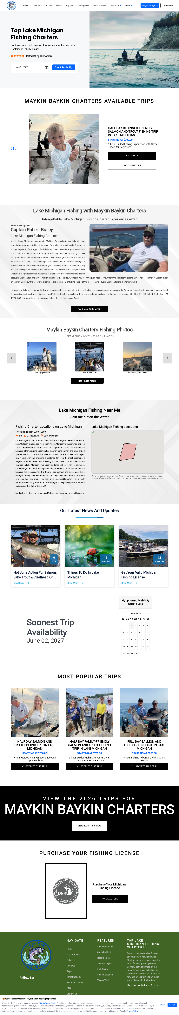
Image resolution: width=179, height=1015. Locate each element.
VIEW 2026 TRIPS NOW (89, 825)
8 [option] (131, 632)
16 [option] (135, 639)
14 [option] (128, 639)
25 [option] (144, 647)
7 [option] (127, 632)
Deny (162, 1005)
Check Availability (64, 67)
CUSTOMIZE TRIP (132, 165)
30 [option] (135, 654)
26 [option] (147, 647)
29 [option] (132, 654)
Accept (172, 1005)
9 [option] (135, 632)
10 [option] (139, 632)
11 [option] (143, 632)
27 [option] (124, 654)
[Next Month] (148, 613)
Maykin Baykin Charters (48, 1003)
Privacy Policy (132, 1011)
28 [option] (128, 654)
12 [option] (147, 632)
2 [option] (135, 625)
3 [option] (139, 625)
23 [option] (136, 647)
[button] (116, 6)
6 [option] (123, 632)
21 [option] (127, 647)
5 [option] (147, 625)
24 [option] (139, 647)
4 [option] (143, 625)
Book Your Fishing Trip (89, 309)
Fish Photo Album (87, 380)
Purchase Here (110, 899)
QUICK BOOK (132, 155)
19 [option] (147, 639)
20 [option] (124, 647)
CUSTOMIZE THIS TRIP (34, 766)
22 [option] (132, 647)
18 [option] (143, 639)
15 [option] (131, 639)
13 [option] (123, 639)
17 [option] (139, 639)
